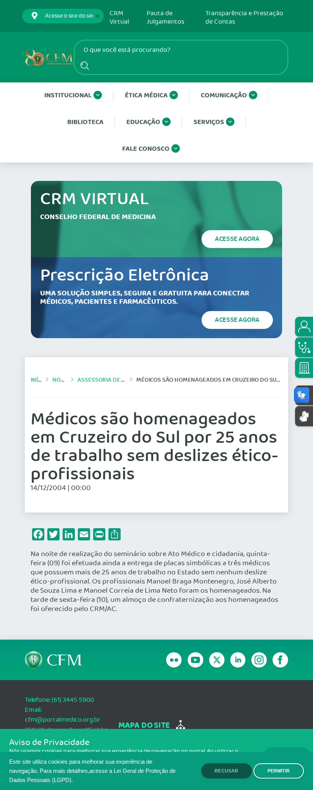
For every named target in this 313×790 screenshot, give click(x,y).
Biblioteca (85, 122)
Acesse (237, 239)
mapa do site (144, 725)
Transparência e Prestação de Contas (244, 18)
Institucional (68, 95)
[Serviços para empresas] (304, 368)
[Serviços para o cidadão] (304, 327)
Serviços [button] (209, 122)
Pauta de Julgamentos (165, 18)
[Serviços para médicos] (304, 347)
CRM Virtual (119, 18)
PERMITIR (279, 771)
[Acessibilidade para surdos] (304, 416)
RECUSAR (226, 771)
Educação (143, 122)
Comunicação (224, 95)
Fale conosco (145, 149)
